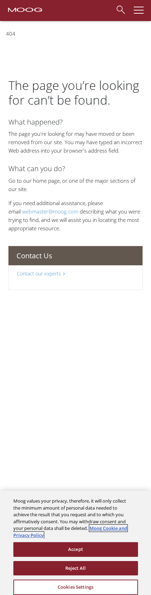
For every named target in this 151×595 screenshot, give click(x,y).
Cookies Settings (75, 587)
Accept (75, 549)
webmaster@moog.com (50, 211)
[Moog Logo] (24, 9)
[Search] (120, 9)
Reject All (75, 568)
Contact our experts (39, 273)
